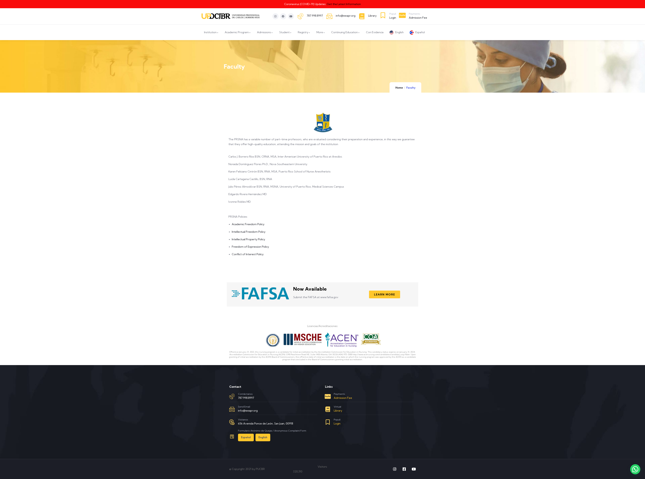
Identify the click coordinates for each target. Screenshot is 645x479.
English (263, 437)
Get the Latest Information (344, 4)
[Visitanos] (232, 422)
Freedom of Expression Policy (250, 246)
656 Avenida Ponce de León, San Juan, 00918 (265, 423)
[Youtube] (291, 16)
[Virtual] (327, 409)
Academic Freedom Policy (248, 224)
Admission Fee (418, 17)
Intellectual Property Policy (248, 239)
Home (399, 87)
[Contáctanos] (232, 396)
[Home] (231, 16)
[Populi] (383, 15)
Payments (414, 13)
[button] (635, 469)
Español (246, 437)
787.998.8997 (315, 15)
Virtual (337, 406)
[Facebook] (283, 16)
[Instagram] (275, 16)
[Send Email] (232, 409)
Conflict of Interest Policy (248, 254)
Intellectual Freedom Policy (248, 231)
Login (392, 17)
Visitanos (243, 419)
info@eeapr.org (345, 15)
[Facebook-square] (404, 469)
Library (372, 15)
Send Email (244, 406)
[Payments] (402, 15)
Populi (392, 13)
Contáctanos (245, 393)
